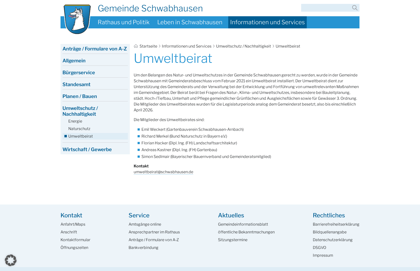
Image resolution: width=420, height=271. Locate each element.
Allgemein (74, 61)
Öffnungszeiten (74, 247)
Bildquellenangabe (330, 232)
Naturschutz (79, 128)
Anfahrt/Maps (73, 224)
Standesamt (76, 84)
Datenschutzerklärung (333, 240)
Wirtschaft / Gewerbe (87, 149)
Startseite (148, 46)
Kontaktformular (75, 240)
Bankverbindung (143, 247)
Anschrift (69, 232)
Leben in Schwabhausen (189, 22)
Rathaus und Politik (123, 22)
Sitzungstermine (232, 240)
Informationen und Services (267, 22)
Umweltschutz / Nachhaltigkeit (243, 46)
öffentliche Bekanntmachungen (246, 232)
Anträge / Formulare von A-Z (94, 49)
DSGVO (319, 247)
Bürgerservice (78, 72)
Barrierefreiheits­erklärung (336, 224)
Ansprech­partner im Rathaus (154, 232)
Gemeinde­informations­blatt (243, 224)
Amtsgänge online (145, 224)
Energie (75, 121)
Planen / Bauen (79, 96)
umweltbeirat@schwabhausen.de (163, 172)
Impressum (323, 255)
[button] (10, 260)
